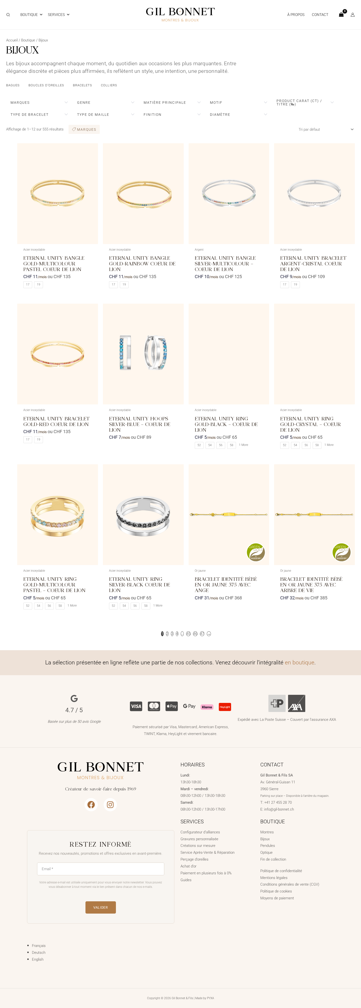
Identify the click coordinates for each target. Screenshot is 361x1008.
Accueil (12, 40)
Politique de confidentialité (281, 871)
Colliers (109, 85)
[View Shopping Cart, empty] (341, 15)
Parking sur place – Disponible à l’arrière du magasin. (294, 796)
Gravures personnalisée (199, 839)
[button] (8, 15)
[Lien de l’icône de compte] (352, 15)
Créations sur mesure (197, 845)
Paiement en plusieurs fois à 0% (206, 873)
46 (195, 634)
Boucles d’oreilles (46, 85)
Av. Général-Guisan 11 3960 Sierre (277, 782)
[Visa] (136, 705)
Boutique (29, 15)
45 (188, 634)
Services (56, 15)
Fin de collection (273, 859)
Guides (186, 880)
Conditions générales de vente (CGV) (289, 884)
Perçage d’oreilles (194, 859)
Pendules (267, 845)
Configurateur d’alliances (200, 832)
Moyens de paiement (277, 898)
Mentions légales (274, 878)
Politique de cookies (276, 891)
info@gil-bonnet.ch (279, 809)
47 (202, 634)
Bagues (13, 85)
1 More (243, 445)
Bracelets (82, 85)
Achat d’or (188, 866)
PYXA (210, 998)
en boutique (299, 662)
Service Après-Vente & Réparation (207, 852)
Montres (267, 832)
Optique (266, 852)
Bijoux (265, 839)
